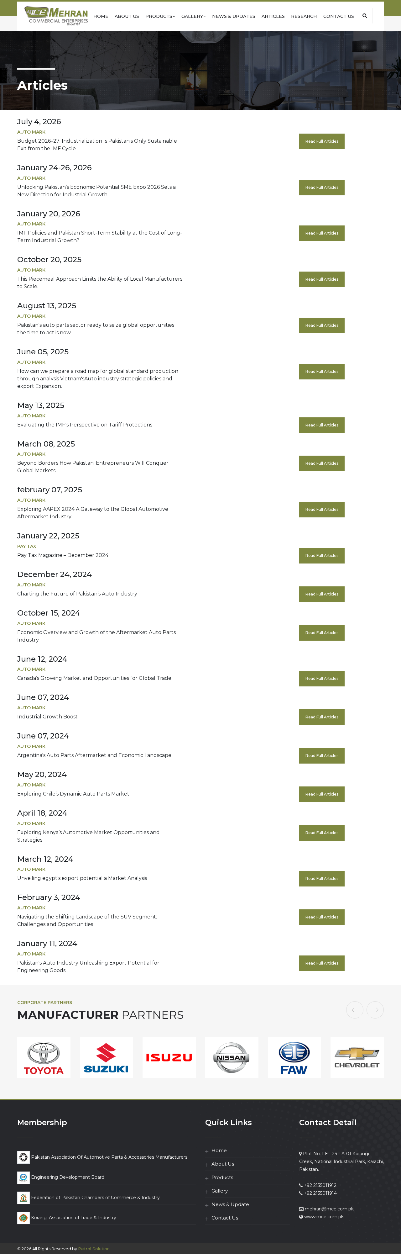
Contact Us (338, 16)
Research (304, 16)
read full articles (321, 141)
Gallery (192, 16)
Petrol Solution (94, 1248)
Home (100, 16)
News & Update (230, 1204)
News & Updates (233, 16)
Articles (273, 16)
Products (158, 16)
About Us (127, 16)
